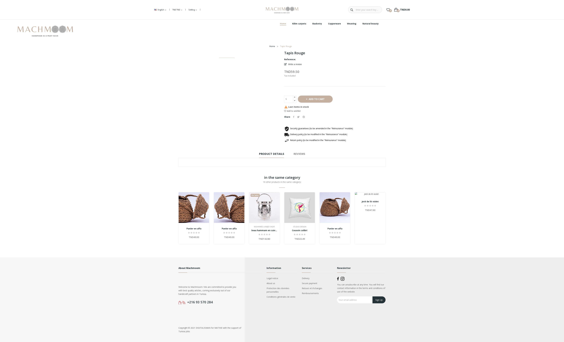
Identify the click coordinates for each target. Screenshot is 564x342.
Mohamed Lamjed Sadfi (264, 227)
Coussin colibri (299, 230)
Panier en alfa (194, 228)
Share (294, 117)
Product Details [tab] (271, 154)
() (388, 9)
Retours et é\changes (312, 288)
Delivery (305, 278)
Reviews (299, 154)
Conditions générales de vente (281, 296)
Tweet (298, 117)
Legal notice (272, 278)
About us (271, 283)
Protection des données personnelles (278, 290)
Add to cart (317, 99)
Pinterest (303, 117)
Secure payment (309, 283)
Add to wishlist (294, 111)
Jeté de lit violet (370, 201)
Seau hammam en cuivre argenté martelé (264, 230)
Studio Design (299, 227)
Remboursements (310, 293)
